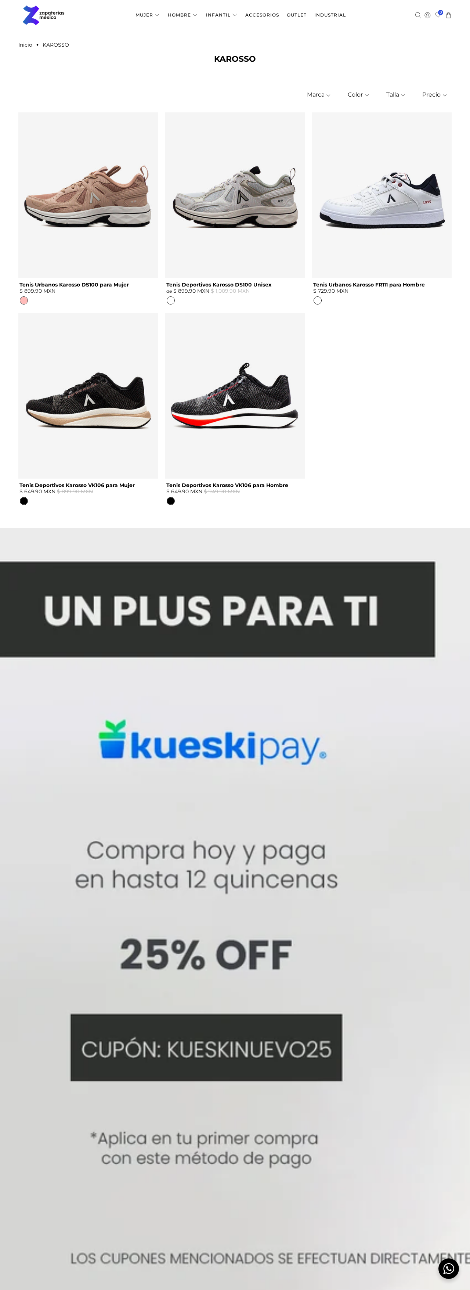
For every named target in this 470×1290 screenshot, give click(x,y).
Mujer (144, 15)
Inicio (25, 44)
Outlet (297, 15)
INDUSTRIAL (330, 15)
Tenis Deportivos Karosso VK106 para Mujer (77, 485)
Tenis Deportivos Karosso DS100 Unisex (218, 284)
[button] (318, 95)
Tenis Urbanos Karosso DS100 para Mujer (74, 284)
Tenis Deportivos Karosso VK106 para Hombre (227, 485)
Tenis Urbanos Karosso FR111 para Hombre (369, 284)
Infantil (218, 15)
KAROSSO (56, 44)
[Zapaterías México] (43, 15)
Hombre (179, 15)
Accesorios (262, 15)
